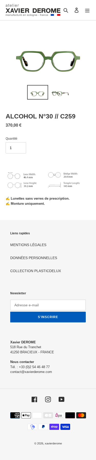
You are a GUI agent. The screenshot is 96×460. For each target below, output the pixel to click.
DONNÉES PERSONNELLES (33, 258)
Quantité (11, 138)
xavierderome (53, 443)
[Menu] (87, 10)
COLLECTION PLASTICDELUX (35, 271)
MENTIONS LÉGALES (28, 245)
